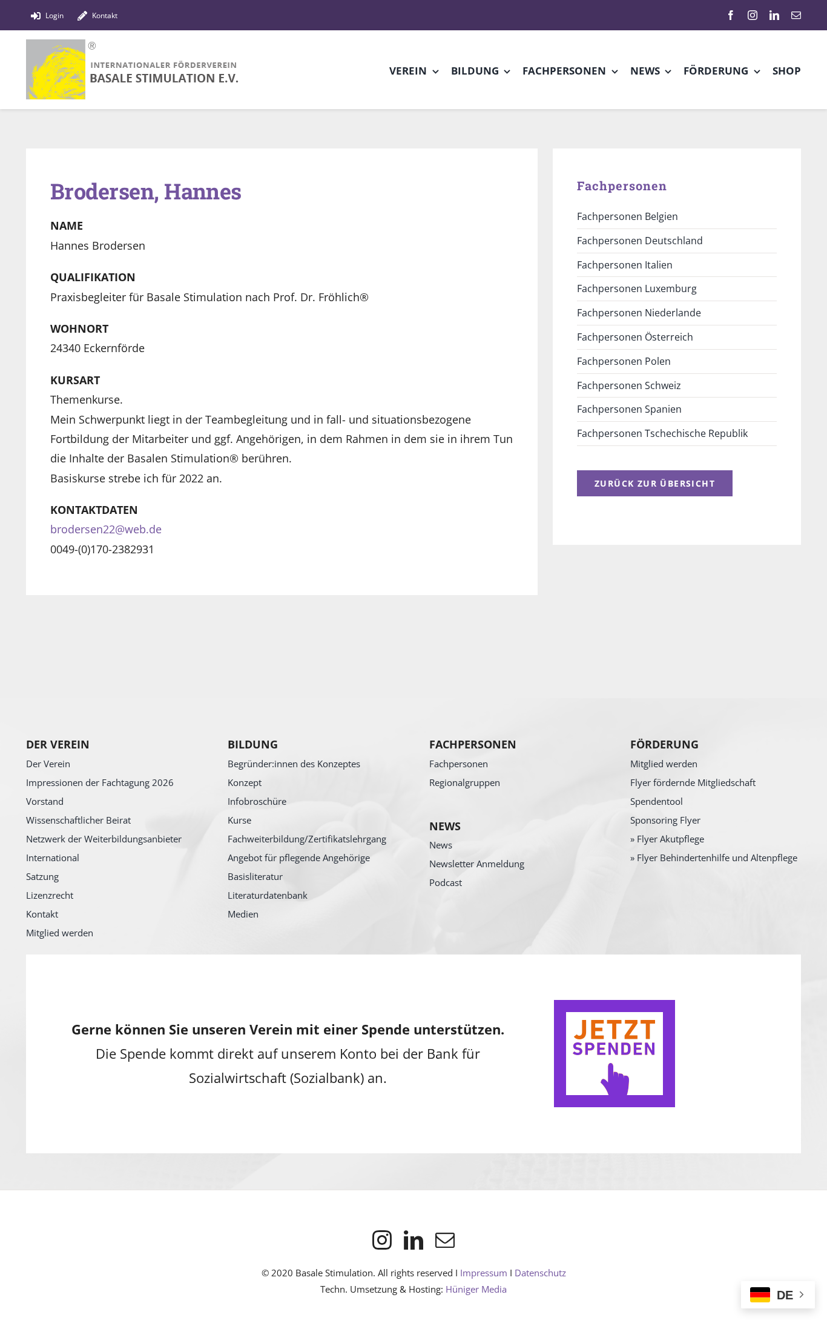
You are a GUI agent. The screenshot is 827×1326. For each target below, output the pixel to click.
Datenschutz (540, 1273)
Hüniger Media (476, 1289)
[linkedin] (774, 15)
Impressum (483, 1273)
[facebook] (731, 15)
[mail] (796, 15)
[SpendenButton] (614, 1005)
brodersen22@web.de (106, 529)
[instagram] (752, 15)
